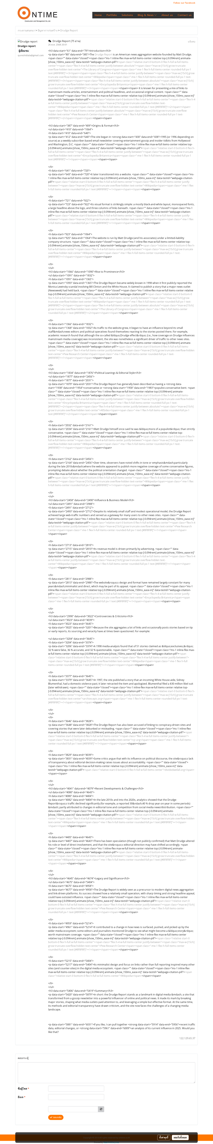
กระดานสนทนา (26, 30)
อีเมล (21, 1097)
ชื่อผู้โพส (23, 1088)
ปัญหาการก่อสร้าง (48, 30)
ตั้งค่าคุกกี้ (163, 1137)
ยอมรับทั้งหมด (180, 1137)
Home (98, 15)
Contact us (184, 15)
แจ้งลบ (191, 41)
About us (167, 15)
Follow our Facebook (184, 3)
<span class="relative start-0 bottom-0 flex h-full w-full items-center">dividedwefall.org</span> (139, 770)
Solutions (127, 15)
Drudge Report (69, 30)
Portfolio (111, 15)
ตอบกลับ (57, 1117)
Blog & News (146, 15)
